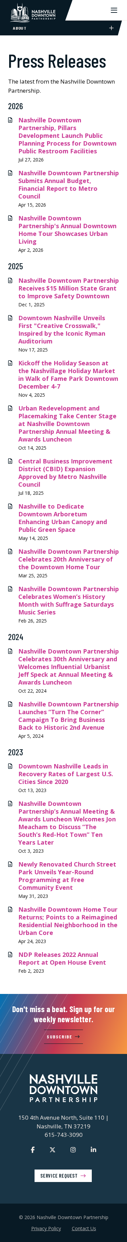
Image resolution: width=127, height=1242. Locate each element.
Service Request (59, 1176)
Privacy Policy (46, 1228)
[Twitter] (52, 1150)
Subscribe (59, 1036)
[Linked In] (93, 1150)
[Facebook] (33, 1150)
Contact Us (84, 1228)
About (20, 28)
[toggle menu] (114, 10)
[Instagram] (73, 1150)
